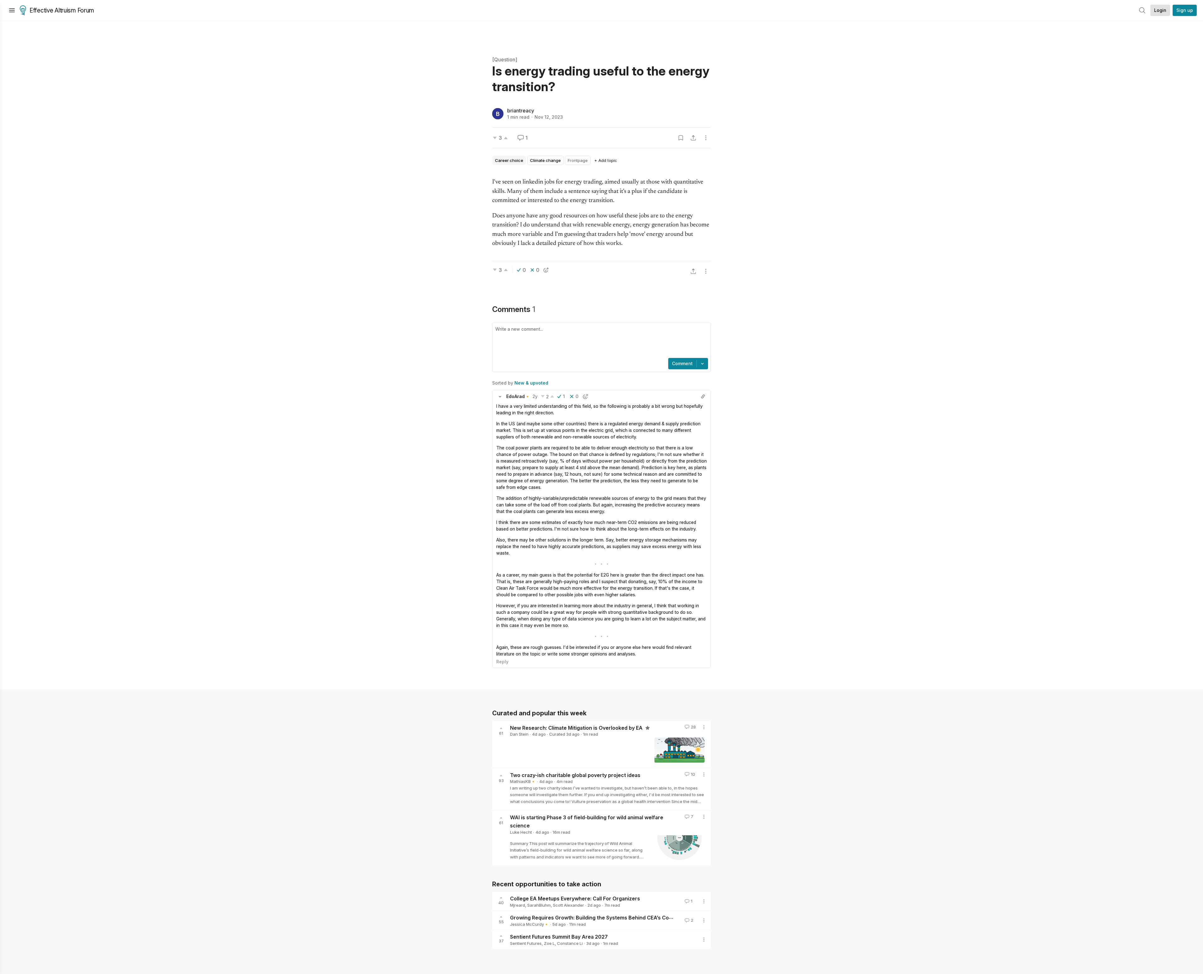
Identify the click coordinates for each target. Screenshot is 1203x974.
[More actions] (706, 138)
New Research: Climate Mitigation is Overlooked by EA (577, 727)
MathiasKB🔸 (523, 781)
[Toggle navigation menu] (12, 10)
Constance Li (570, 943)
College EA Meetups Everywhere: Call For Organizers (575, 898)
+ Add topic (605, 160)
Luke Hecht (521, 832)
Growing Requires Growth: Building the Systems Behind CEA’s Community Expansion (613, 917)
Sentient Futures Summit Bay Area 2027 (559, 937)
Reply (502, 661)
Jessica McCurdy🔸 (529, 924)
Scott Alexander (568, 905)
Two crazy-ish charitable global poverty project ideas (575, 775)
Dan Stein (519, 734)
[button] (500, 396)
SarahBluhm (539, 905)
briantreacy (520, 110)
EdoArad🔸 (518, 396)
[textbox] (600, 341)
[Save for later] (681, 138)
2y (535, 396)
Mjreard (517, 905)
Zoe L (549, 943)
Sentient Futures (526, 943)
